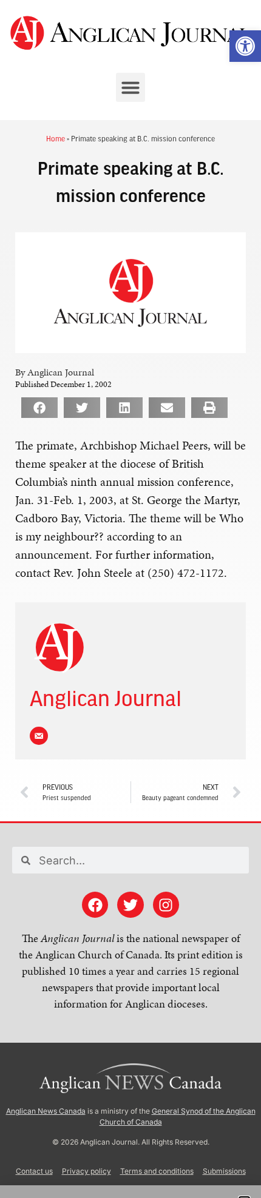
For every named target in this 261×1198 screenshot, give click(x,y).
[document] (130, 599)
